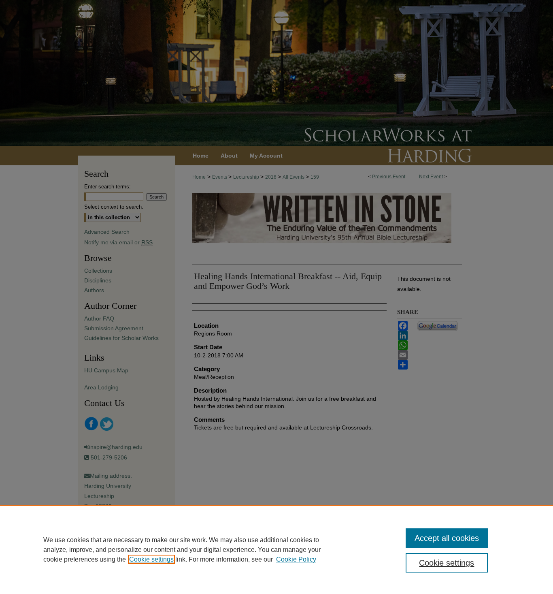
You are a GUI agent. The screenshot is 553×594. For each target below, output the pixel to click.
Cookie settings (151, 559)
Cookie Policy (296, 559)
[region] (276, 549)
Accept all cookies (447, 538)
